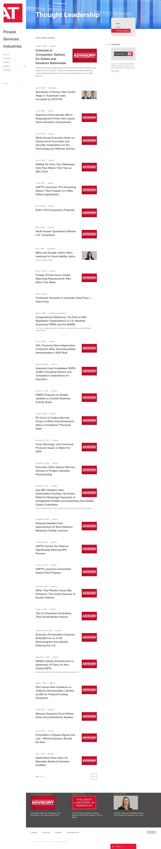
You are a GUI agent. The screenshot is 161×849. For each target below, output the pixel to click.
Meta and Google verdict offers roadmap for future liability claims (55, 254)
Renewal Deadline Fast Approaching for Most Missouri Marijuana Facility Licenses (54, 527)
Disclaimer (58, 832)
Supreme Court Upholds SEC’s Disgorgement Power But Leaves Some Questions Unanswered (55, 118)
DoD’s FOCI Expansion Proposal (55, 209)
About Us (6, 54)
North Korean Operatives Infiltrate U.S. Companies (56, 233)
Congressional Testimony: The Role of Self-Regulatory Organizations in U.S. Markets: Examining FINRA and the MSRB (61, 321)
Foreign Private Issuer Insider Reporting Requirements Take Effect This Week (53, 278)
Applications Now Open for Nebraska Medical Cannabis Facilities (52, 761)
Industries (12, 46)
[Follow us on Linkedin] (148, 832)
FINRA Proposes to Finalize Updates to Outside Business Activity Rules (53, 398)
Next (92, 776)
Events (118, 27)
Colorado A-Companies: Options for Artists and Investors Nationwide (51, 57)
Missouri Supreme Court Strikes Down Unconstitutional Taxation (55, 715)
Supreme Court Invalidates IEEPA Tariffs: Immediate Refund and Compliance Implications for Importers (56, 374)
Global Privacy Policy (73, 832)
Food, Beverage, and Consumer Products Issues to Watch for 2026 (55, 448)
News (118, 23)
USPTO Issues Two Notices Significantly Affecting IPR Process (52, 550)
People (9, 31)
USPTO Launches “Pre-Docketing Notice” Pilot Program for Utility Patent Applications (56, 191)
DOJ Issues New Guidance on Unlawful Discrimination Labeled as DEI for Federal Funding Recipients (55, 692)
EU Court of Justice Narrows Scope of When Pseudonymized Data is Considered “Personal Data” (55, 423)
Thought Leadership (122, 31)
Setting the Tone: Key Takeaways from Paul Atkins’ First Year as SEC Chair (55, 168)
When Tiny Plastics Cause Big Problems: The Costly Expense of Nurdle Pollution (55, 594)
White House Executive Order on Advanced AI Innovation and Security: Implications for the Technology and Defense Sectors (55, 143)
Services (11, 39)
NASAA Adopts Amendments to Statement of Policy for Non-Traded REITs (55, 664)
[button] (115, 71)
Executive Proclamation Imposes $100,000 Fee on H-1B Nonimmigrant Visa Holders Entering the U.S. (55, 640)
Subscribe (34, 832)
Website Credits (64, 841)
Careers (6, 62)
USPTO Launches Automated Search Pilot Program (53, 570)
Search (6, 83)
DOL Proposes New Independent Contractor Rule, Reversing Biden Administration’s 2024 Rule (56, 349)
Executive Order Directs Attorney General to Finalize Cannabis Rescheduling (55, 471)
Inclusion (6, 58)
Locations (7, 70)
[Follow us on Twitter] (154, 832)
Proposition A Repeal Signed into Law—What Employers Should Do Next (55, 738)
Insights (6, 66)
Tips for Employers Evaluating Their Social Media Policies (53, 615)
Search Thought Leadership (45, 38)
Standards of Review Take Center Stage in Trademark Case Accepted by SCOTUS (55, 95)
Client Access (46, 832)
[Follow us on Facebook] (151, 832)
